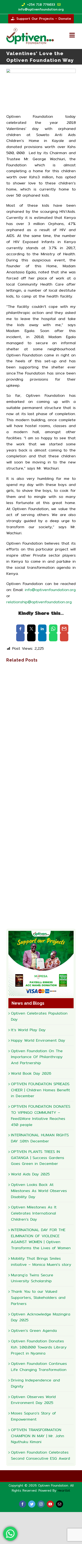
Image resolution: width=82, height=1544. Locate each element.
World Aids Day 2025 (30, 1174)
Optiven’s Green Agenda (34, 1330)
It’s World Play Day (28, 1030)
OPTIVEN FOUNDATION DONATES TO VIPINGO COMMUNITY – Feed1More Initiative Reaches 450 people (40, 1115)
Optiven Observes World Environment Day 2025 (33, 1400)
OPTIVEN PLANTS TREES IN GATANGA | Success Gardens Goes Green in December (37, 1157)
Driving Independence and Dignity (35, 1383)
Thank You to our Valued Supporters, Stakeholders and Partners (38, 1297)
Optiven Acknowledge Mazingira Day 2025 (40, 1317)
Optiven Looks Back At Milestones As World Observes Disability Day (39, 1190)
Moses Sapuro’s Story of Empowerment (33, 1416)
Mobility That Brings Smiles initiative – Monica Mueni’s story (41, 1261)
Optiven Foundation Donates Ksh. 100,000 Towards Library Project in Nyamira (39, 1347)
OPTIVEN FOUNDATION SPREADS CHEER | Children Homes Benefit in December (40, 1090)
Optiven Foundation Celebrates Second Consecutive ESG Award (40, 1455)
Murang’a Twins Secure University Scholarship (32, 1278)
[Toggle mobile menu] (72, 35)
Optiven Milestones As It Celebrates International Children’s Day (34, 1213)
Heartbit (64, 1490)
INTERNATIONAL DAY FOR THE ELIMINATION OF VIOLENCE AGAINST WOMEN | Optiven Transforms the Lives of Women (41, 1239)
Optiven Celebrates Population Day (39, 1016)
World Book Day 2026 (31, 1073)
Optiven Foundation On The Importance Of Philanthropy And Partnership (37, 1057)
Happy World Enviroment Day (38, 1040)
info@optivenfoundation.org (50, 590)
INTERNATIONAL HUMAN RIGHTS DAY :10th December (40, 1138)
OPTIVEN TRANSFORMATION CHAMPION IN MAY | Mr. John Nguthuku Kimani (37, 1436)
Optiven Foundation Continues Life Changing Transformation (39, 1366)
